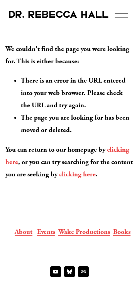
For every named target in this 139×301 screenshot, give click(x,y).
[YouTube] (55, 271)
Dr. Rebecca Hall (58, 15)
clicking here (77, 174)
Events (46, 232)
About (23, 232)
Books (122, 232)
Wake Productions (84, 232)
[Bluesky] (69, 271)
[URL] (83, 271)
